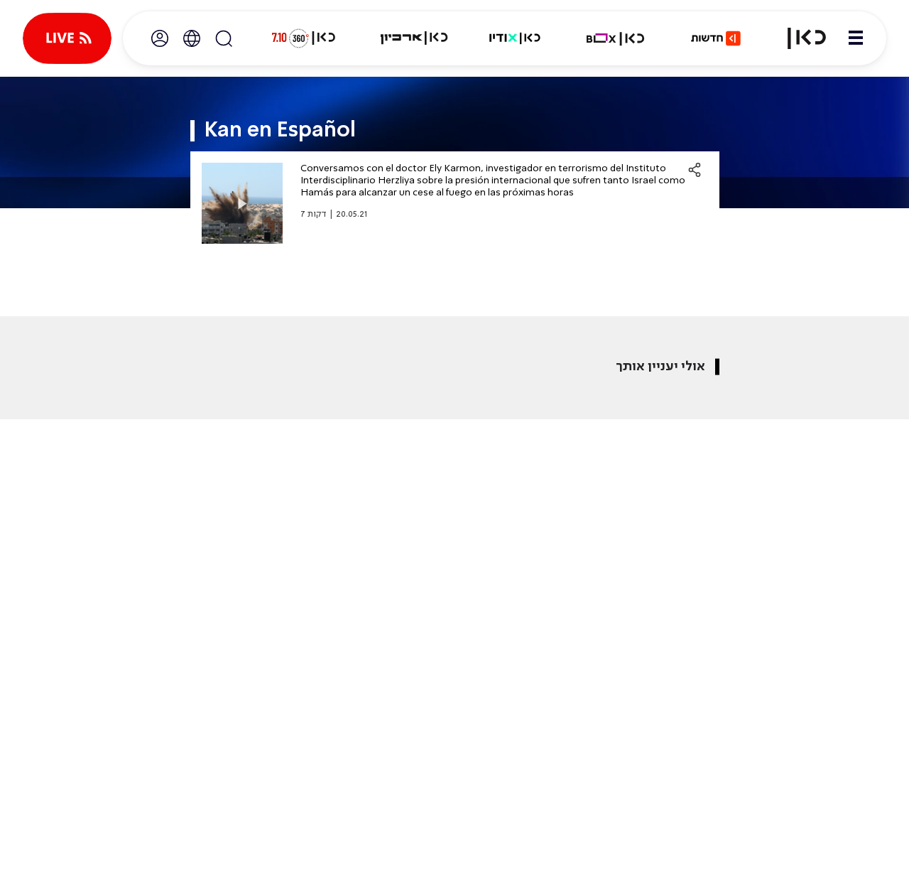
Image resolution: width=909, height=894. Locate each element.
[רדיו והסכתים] (515, 38)
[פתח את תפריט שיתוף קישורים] (694, 170)
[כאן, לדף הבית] (798, 38)
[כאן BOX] (616, 38)
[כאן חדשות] (716, 38)
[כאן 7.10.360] (303, 38)
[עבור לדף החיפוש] (223, 38)
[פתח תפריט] (856, 38)
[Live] (67, 38)
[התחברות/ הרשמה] (160, 38)
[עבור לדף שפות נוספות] (192, 38)
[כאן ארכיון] (414, 38)
